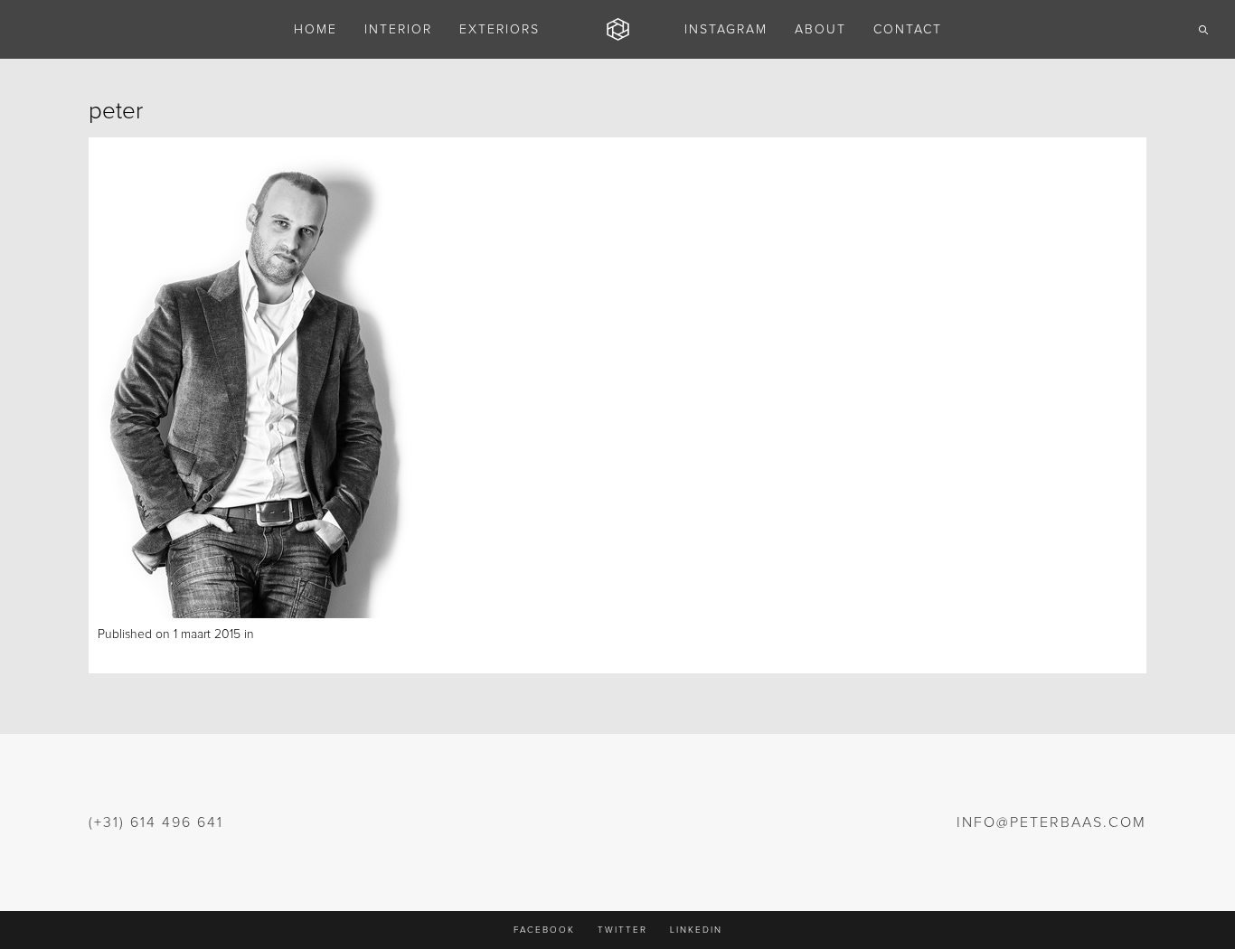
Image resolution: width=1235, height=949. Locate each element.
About (274, 634)
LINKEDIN (696, 930)
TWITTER (622, 930)
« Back (116, 654)
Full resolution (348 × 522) (363, 634)
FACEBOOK (544, 930)
